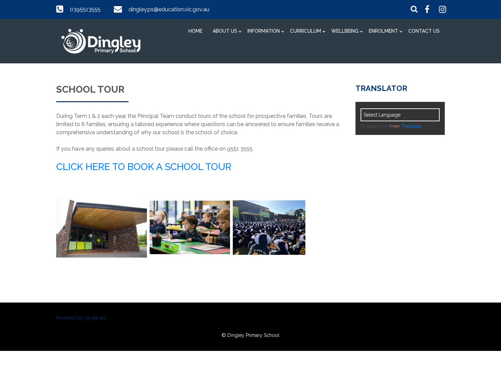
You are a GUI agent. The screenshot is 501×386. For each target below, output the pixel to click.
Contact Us (424, 31)
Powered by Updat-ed (81, 318)
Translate (411, 126)
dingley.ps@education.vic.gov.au (168, 9)
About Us (225, 31)
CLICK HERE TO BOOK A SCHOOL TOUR (143, 166)
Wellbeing (345, 31)
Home (195, 31)
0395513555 (85, 9)
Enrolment (383, 31)
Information (263, 31)
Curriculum (305, 31)
